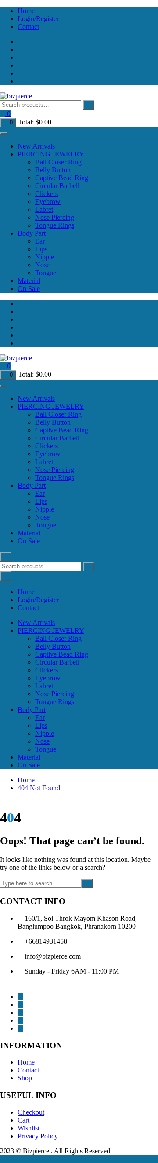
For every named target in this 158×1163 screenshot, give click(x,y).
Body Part (32, 233)
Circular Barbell (57, 185)
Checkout (31, 1112)
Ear (40, 241)
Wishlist (29, 1128)
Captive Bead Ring (61, 178)
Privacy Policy (38, 1136)
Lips (41, 249)
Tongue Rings (54, 225)
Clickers (46, 193)
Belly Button (53, 170)
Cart (23, 1120)
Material (29, 280)
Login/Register (38, 18)
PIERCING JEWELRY (51, 154)
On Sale (29, 288)
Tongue (45, 272)
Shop (25, 1078)
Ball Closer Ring (58, 162)
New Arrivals (36, 146)
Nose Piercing (54, 217)
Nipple (44, 257)
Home (26, 11)
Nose (42, 265)
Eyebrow (48, 201)
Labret (44, 209)
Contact (28, 26)
